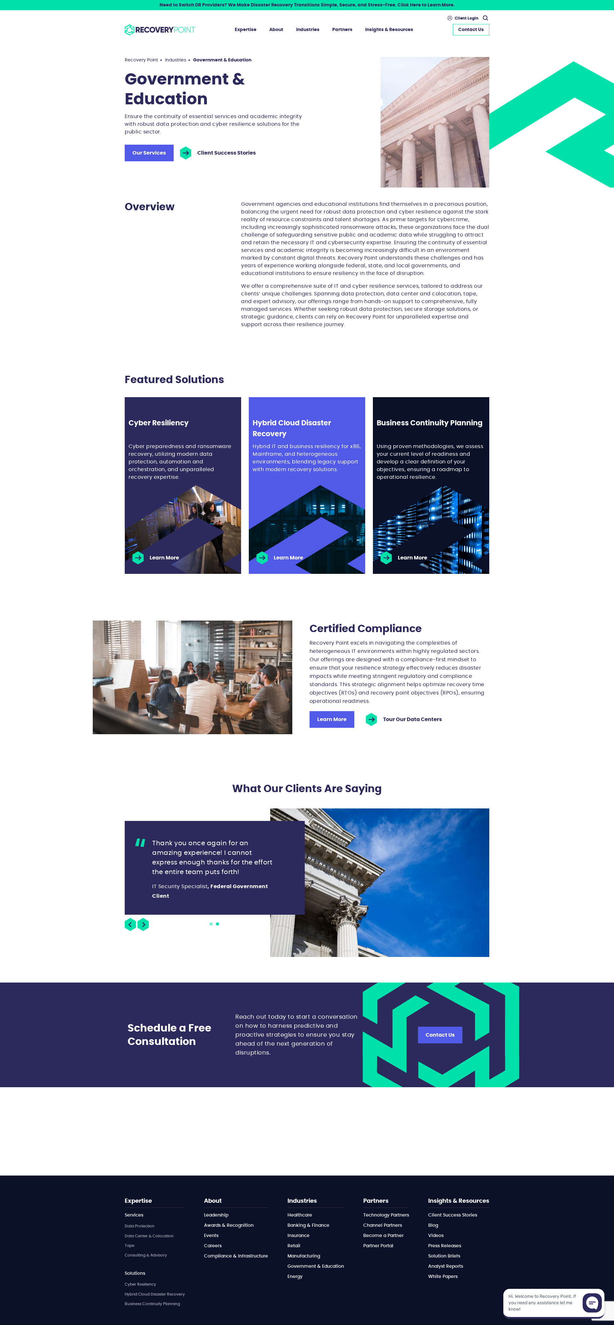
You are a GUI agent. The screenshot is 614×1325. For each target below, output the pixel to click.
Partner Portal (378, 1246)
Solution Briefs (444, 1256)
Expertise (245, 30)
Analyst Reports (445, 1266)
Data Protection (139, 1226)
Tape (129, 1246)
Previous (130, 924)
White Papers (443, 1276)
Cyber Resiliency (140, 1284)
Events (211, 1235)
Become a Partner (383, 1235)
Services (134, 1215)
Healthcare (299, 1215)
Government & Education (315, 1266)
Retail (293, 1246)
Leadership (216, 1215)
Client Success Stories (226, 153)
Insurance (298, 1235)
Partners (342, 30)
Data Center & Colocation (149, 1236)
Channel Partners (382, 1225)
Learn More (164, 557)
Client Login (466, 18)
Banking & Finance (308, 1225)
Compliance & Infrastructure (236, 1256)
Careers (213, 1246)
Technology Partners (386, 1215)
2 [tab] (217, 924)
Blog (433, 1225)
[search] (484, 18)
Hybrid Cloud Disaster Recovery (155, 1294)
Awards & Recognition (229, 1225)
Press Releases (444, 1246)
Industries (307, 30)
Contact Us (471, 30)
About (276, 30)
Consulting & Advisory (146, 1255)
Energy (295, 1276)
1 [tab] (211, 924)
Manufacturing (303, 1256)
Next (143, 924)
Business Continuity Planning (152, 1304)
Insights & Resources (389, 30)
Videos (436, 1235)
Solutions (135, 1273)
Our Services (149, 153)
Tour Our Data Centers (412, 719)
